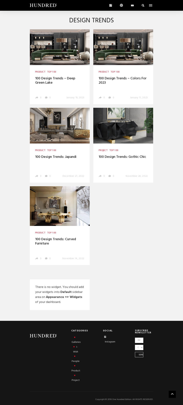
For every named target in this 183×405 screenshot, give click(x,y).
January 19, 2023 (75, 98)
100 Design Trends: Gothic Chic (122, 157)
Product (75, 371)
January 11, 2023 (139, 98)
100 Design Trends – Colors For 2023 (123, 81)
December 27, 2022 (73, 176)
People (76, 361)
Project (76, 380)
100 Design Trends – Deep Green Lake (55, 81)
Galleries (75, 342)
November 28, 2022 (137, 176)
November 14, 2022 (73, 258)
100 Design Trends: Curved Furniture (55, 241)
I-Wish (75, 349)
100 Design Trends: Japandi (55, 157)
